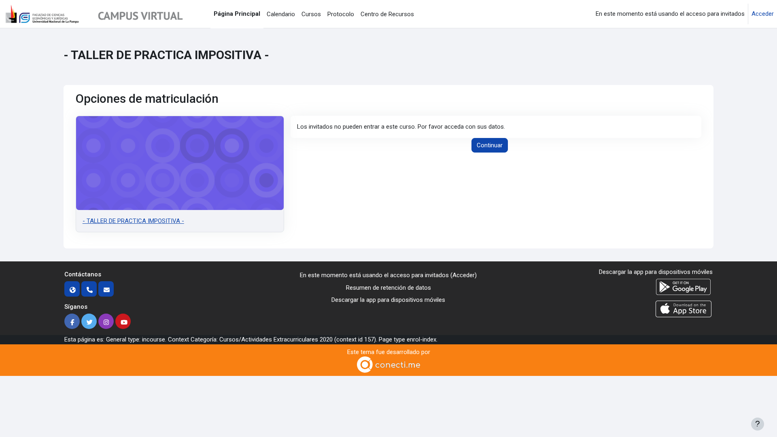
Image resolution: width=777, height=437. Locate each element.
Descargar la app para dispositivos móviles (388, 299)
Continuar (490, 145)
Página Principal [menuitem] (237, 13)
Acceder (763, 13)
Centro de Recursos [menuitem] (387, 14)
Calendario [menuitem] (281, 14)
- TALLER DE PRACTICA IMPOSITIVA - (133, 221)
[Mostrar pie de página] (757, 424)
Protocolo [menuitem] (340, 14)
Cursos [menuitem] (311, 14)
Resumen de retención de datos (388, 287)
